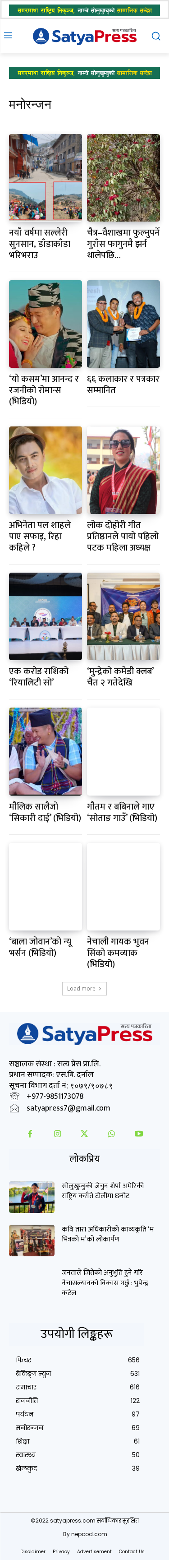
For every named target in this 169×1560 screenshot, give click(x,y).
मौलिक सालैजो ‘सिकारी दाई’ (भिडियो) (45, 812)
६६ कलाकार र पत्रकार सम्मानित (123, 384)
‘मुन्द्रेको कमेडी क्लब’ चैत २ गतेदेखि (120, 677)
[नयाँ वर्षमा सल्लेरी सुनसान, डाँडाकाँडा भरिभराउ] (45, 178)
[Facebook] (30, 1135)
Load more (81, 988)
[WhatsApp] (111, 1135)
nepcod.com (89, 1534)
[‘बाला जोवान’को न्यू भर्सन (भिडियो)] (45, 886)
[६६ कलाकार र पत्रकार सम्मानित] (123, 324)
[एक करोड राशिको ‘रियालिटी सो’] (45, 616)
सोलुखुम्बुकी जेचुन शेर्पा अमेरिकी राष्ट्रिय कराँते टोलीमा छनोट (103, 1191)
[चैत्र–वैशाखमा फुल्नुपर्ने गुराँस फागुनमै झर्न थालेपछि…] (123, 178)
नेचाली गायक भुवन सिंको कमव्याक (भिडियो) (118, 953)
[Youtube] (139, 1135)
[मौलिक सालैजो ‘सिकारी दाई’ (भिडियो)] (45, 751)
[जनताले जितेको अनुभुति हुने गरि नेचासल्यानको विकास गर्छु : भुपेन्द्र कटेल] (32, 1284)
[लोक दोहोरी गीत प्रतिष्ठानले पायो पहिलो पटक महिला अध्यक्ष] (123, 470)
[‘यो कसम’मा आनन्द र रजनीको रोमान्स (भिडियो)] (45, 324)
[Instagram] (57, 1135)
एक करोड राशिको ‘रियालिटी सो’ (39, 677)
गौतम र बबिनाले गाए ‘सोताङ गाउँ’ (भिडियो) (122, 812)
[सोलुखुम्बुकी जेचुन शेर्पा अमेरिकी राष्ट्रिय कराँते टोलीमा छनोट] (32, 1197)
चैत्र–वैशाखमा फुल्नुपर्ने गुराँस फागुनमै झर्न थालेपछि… (123, 244)
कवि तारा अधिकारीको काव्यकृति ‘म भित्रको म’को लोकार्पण (108, 1234)
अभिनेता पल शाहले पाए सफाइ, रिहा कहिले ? (40, 536)
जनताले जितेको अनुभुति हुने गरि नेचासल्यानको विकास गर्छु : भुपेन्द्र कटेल (105, 1283)
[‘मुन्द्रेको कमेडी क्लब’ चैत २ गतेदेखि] (123, 616)
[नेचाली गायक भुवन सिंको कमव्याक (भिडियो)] (123, 886)
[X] (84, 1135)
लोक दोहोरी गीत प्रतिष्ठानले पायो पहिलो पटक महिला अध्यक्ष (123, 536)
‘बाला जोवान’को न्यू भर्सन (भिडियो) (40, 947)
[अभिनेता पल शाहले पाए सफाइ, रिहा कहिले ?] (45, 470)
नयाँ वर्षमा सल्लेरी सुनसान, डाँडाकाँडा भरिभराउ (39, 244)
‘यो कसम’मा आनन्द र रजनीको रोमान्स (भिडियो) (44, 390)
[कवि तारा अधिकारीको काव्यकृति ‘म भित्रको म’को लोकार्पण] (32, 1240)
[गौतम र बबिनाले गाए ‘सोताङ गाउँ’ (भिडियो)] (123, 751)
